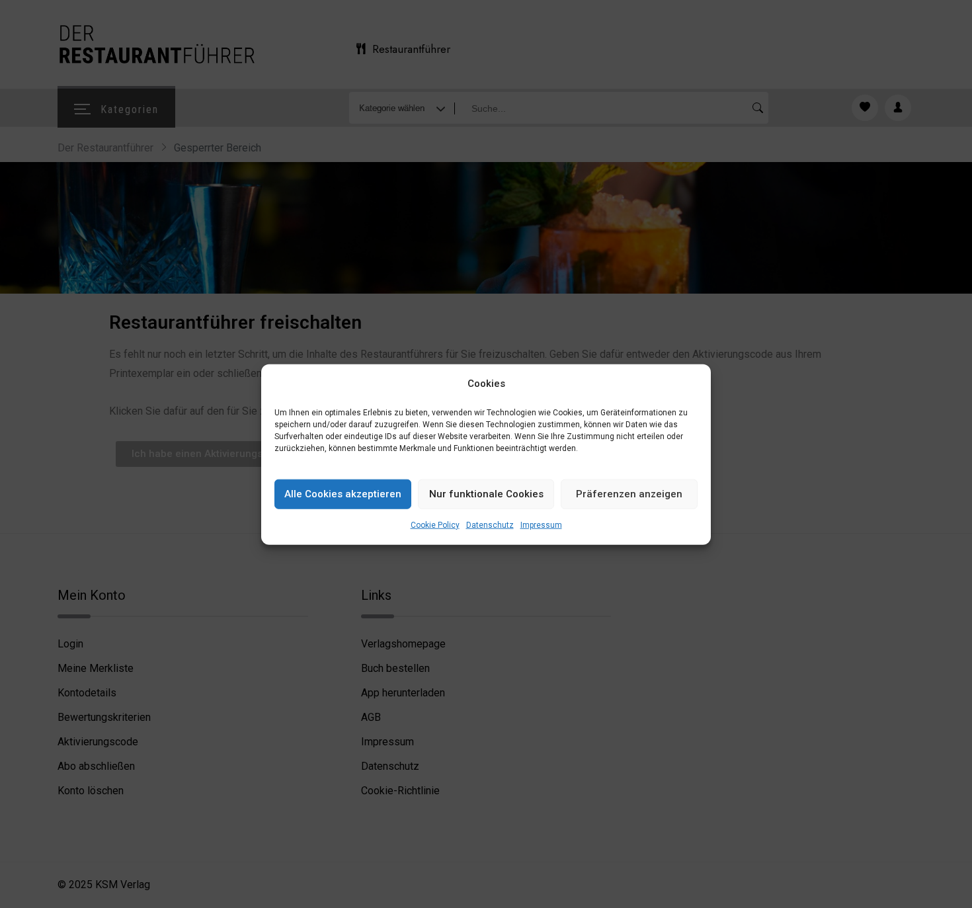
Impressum (541, 524)
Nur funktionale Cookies (486, 494)
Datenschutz (490, 524)
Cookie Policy (435, 524)
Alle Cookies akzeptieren (342, 494)
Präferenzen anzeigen (629, 494)
